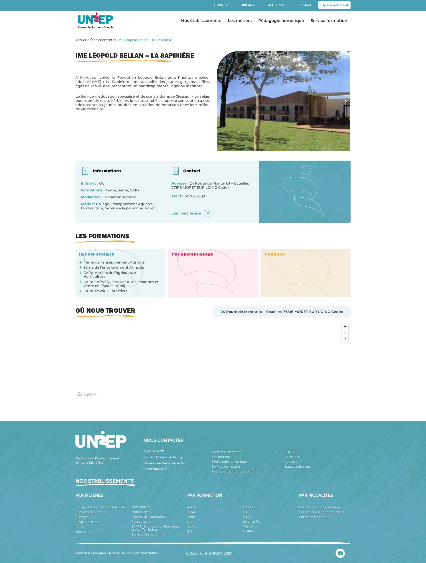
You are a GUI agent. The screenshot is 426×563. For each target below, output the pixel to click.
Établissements (102, 40)
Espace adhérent (334, 5)
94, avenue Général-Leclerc (165, 463)
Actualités (276, 5)
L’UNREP (221, 5)
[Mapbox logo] (86, 394)
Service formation (329, 20)
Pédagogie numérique (281, 20)
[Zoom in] (345, 326)
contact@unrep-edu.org (163, 457)
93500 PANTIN (155, 469)
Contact (304, 5)
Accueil (81, 40)
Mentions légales (90, 553)
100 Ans (248, 5)
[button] (221, 101)
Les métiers (240, 20)
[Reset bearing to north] (345, 339)
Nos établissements (201, 20)
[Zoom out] (345, 333)
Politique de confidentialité (133, 553)
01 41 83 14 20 (154, 451)
